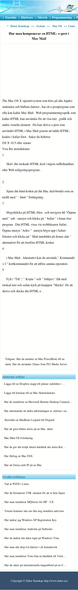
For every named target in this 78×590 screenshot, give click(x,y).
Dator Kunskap (19, 26)
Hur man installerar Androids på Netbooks (28, 529)
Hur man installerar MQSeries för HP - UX (29, 502)
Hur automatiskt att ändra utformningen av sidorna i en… (36, 411)
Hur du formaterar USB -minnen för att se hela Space (34, 493)
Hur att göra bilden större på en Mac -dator (28, 429)
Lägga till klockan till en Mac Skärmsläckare (29, 393)
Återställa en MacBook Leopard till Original (29, 420)
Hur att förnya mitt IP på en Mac (23, 465)
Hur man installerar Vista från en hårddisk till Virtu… (35, 556)
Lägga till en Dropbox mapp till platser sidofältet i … (34, 384)
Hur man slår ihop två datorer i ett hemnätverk (30, 547)
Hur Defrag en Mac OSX (18, 456)
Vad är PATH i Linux (16, 484)
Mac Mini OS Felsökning (18, 438)
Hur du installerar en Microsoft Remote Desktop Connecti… (38, 402)
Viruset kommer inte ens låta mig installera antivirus (34, 511)
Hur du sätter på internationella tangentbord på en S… (35, 565)
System (40, 26)
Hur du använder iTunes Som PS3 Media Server (39, 364)
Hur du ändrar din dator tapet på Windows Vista (31, 538)
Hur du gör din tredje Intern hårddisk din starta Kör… (35, 447)
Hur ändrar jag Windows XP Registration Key (30, 520)
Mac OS (57, 26)
